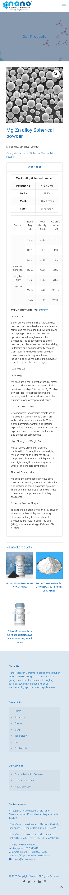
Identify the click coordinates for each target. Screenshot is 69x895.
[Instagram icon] (45, 881)
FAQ (17, 742)
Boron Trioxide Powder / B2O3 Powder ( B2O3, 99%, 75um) (49, 587)
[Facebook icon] (24, 881)
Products (20, 723)
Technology (21, 735)
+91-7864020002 (28, 844)
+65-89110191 (32, 848)
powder (43, 309)
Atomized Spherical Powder (34, 153)
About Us (20, 717)
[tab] (34, 167)
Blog (17, 729)
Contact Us (21, 748)
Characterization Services (29, 774)
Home (18, 711)
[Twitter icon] (29, 881)
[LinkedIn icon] (40, 881)
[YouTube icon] (35, 881)
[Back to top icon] (61, 887)
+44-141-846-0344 (41, 855)
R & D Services (23, 786)
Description (34, 166)
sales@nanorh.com (24, 859)
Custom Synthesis (24, 780)
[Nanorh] (17, 5)
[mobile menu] (64, 5)
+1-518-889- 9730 (37, 851)
